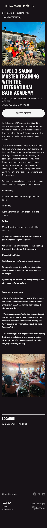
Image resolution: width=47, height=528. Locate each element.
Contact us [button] (22, 13)
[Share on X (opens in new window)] (39, 494)
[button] (7, 506)
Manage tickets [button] (12, 17)
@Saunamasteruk (24, 123)
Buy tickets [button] (23, 113)
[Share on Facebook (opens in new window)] (34, 494)
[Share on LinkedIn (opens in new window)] (43, 494)
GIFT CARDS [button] (8, 13)
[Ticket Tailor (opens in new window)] (38, 507)
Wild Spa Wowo (16, 126)
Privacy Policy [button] (7, 509)
